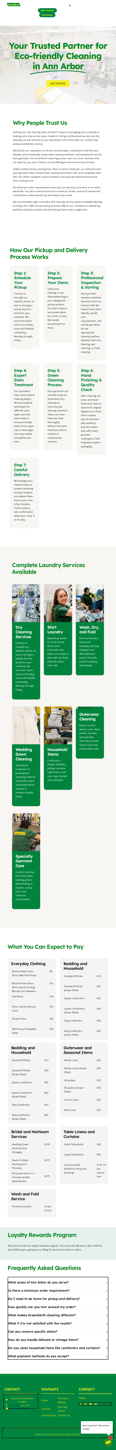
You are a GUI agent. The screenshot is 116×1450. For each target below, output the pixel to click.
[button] (58, 1282)
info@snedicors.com (18, 1409)
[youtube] (90, 1404)
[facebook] (80, 1404)
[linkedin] (96, 1404)
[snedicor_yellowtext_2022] (14, 4)
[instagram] (85, 1404)
